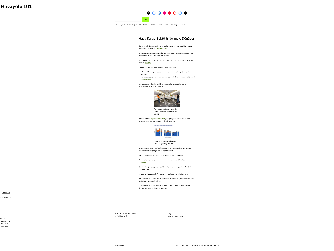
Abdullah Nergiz (122, 216)
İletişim (178, 245)
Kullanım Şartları (213, 245)
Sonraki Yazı (4, 197)
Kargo (135, 214)
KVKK (193, 245)
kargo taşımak (145, 79)
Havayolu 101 (119, 245)
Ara (146, 19)
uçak (181, 216)
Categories (4, 224)
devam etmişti (162, 49)
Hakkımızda (185, 245)
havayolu (171, 216)
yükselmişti (143, 162)
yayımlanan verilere (157, 119)
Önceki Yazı (6, 193)
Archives (3, 219)
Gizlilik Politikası (201, 245)
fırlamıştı (148, 63)
